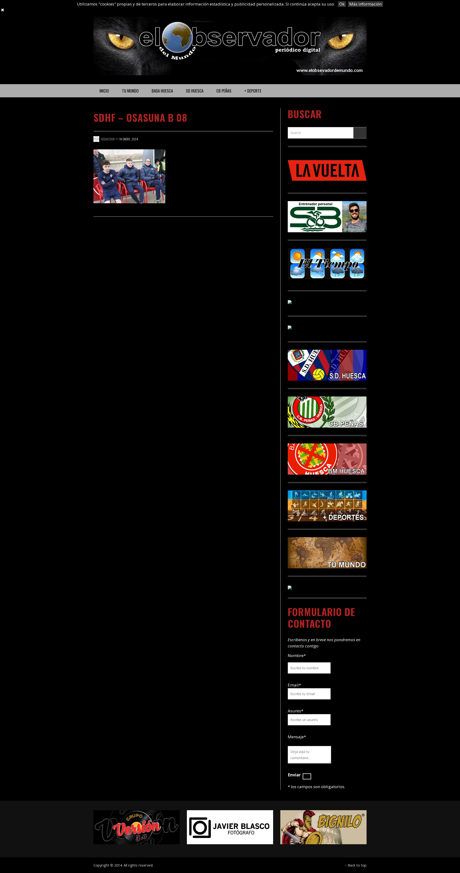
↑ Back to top (356, 865)
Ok (342, 4)
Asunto (295, 711)
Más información (365, 4)
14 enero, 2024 (128, 139)
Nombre (297, 655)
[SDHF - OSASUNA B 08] (129, 176)
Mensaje (297, 736)
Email (293, 685)
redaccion (108, 139)
